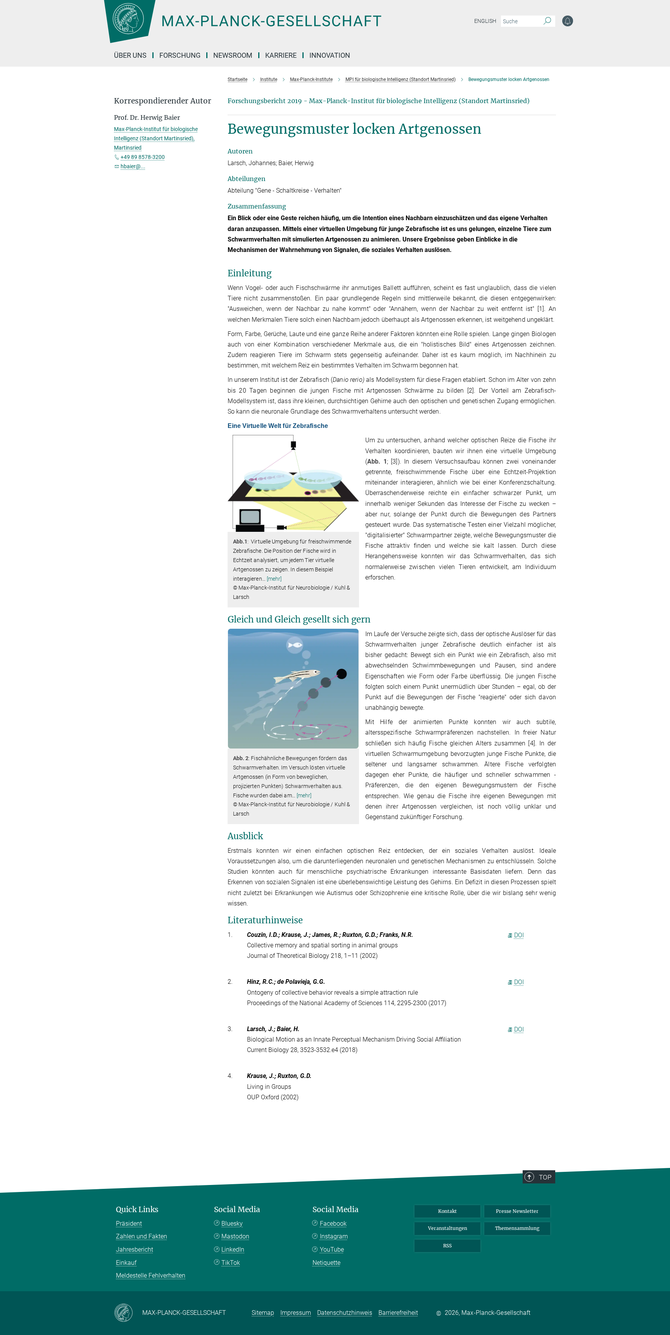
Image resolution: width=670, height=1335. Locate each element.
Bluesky (232, 1223)
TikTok (230, 1262)
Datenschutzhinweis (344, 1312)
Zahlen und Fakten (141, 1236)
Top (545, 1177)
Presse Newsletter (517, 1211)
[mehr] (274, 579)
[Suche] (547, 21)
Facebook (333, 1223)
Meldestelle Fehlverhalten (150, 1275)
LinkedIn (232, 1249)
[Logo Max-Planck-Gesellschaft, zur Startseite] (242, 27)
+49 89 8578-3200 (143, 157)
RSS (447, 1246)
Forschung (179, 55)
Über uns (130, 55)
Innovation (329, 55)
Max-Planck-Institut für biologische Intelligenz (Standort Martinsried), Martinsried (156, 138)
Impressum (295, 1312)
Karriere (281, 55)
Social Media (237, 1209)
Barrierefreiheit (398, 1312)
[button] (352, 526)
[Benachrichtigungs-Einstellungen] (567, 21)
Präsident (129, 1223)
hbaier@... (133, 166)
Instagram (334, 1236)
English (485, 21)
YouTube (332, 1249)
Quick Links (137, 1209)
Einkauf (126, 1262)
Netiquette (326, 1262)
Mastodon (235, 1236)
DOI (519, 935)
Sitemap (263, 1312)
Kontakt (447, 1211)
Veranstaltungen (447, 1228)
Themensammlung (517, 1228)
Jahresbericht (134, 1249)
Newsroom (232, 55)
